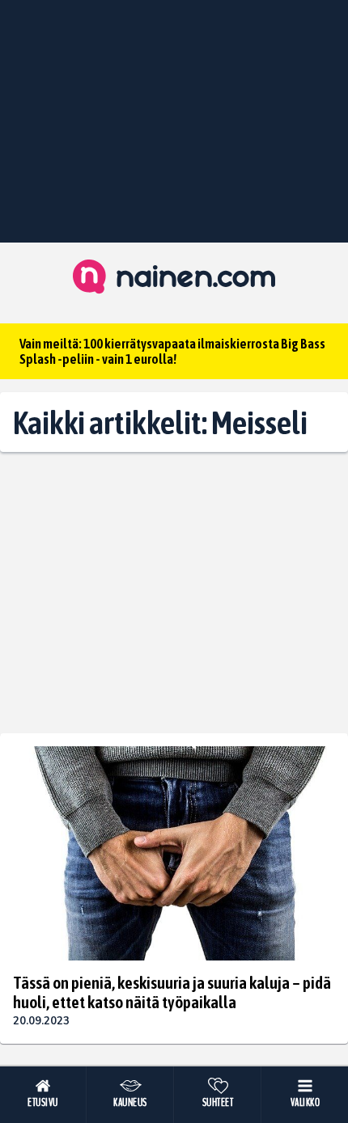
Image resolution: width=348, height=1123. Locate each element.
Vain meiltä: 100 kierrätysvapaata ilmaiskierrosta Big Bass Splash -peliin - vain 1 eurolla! (172, 351)
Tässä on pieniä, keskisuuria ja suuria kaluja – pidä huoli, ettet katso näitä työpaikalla (172, 992)
